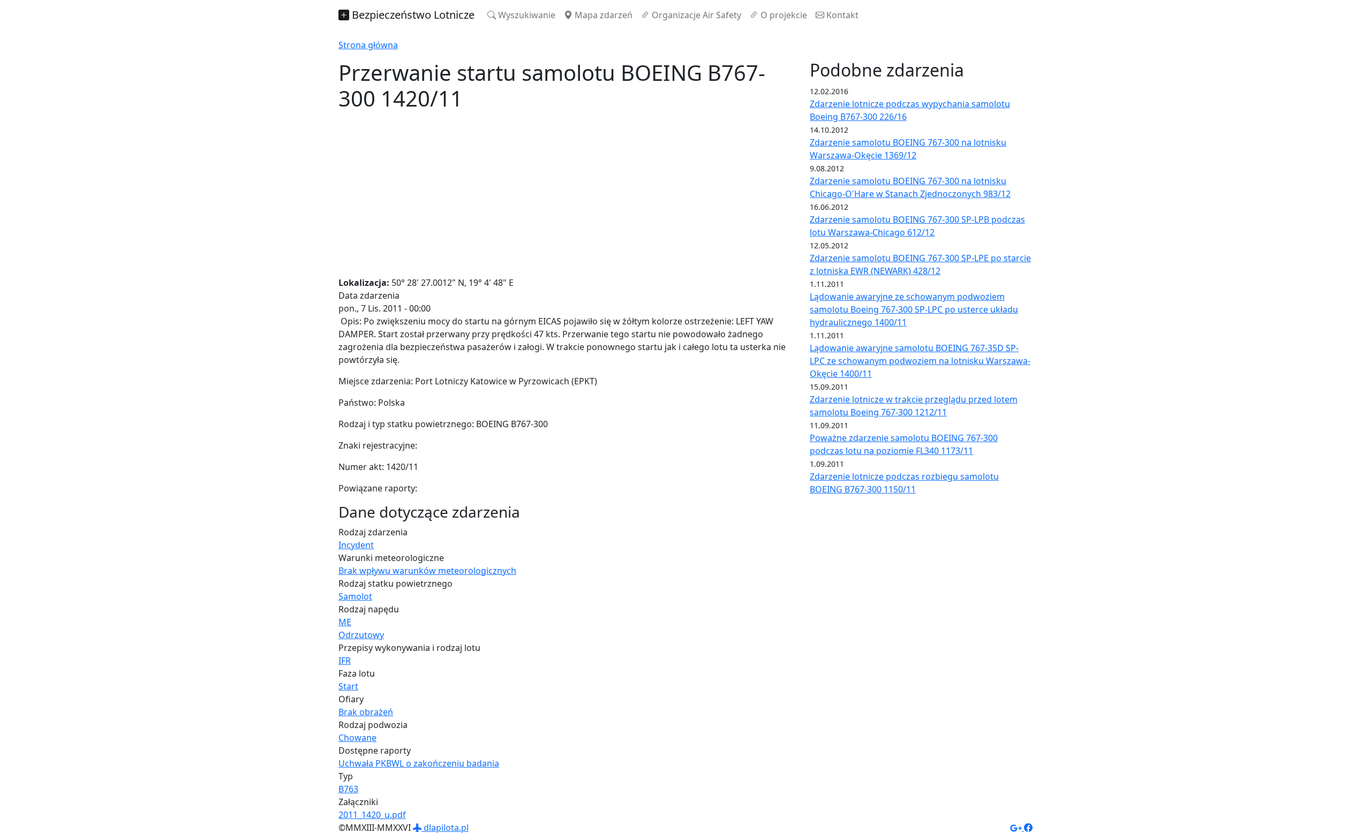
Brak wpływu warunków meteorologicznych (427, 571)
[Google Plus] (1017, 827)
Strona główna (368, 45)
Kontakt (841, 15)
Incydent (356, 545)
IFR (344, 660)
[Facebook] (1028, 827)
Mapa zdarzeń (602, 15)
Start (348, 686)
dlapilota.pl (445, 827)
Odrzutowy (361, 635)
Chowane (357, 738)
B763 (348, 789)
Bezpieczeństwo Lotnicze (411, 14)
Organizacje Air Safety (695, 15)
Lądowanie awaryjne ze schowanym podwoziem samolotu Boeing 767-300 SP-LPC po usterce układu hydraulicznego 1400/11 (914, 309)
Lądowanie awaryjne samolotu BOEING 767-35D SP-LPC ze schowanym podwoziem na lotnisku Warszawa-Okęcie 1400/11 (920, 361)
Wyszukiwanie (525, 15)
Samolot (355, 596)
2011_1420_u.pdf (372, 815)
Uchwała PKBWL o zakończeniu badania (418, 763)
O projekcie (782, 15)
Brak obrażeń (365, 712)
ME (344, 622)
